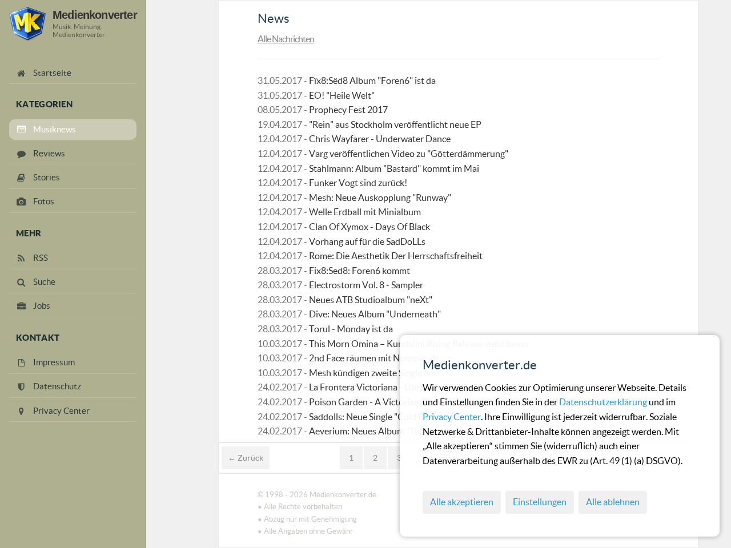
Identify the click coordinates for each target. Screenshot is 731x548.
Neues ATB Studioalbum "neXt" (370, 300)
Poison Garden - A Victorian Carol (376, 402)
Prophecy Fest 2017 (348, 109)
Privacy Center (452, 417)
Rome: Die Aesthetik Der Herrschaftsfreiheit (396, 256)
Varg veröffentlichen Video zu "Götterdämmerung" (408, 153)
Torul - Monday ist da (351, 329)
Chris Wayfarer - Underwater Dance (380, 139)
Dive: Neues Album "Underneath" (375, 314)
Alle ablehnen (613, 502)
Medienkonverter (95, 14)
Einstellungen (540, 502)
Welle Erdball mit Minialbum (365, 212)
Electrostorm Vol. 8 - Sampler (366, 285)
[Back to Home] (27, 24)
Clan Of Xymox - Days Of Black (369, 226)
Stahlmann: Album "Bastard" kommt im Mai (394, 168)
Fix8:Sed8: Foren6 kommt (359, 270)
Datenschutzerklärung (604, 402)
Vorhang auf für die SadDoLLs (367, 241)
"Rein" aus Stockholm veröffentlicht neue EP (395, 124)
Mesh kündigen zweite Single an (371, 373)
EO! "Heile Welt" (342, 95)
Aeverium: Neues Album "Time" (370, 431)
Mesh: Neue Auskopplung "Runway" (380, 197)
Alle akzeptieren (461, 502)
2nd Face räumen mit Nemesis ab (373, 358)
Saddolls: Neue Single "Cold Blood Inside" (390, 417)
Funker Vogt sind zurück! (358, 183)
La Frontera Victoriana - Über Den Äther (388, 387)
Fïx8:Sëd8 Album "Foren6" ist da (372, 80)
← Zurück (245, 457)
